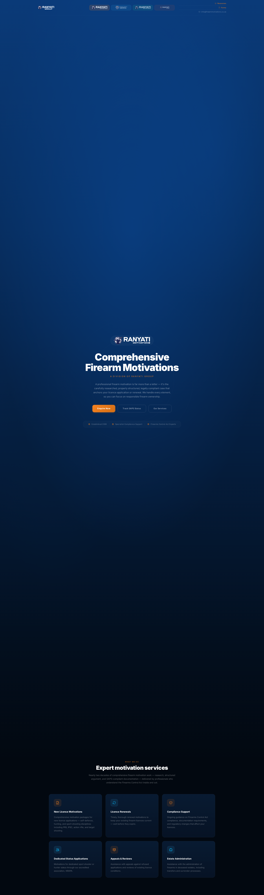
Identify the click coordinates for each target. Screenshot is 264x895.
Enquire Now (103, 408)
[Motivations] (99, 7)
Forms (223, 8)
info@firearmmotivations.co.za (213, 12)
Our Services (160, 408)
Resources (221, 3)
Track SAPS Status (132, 408)
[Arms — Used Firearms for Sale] (164, 7)
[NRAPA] (121, 7)
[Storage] (143, 7)
